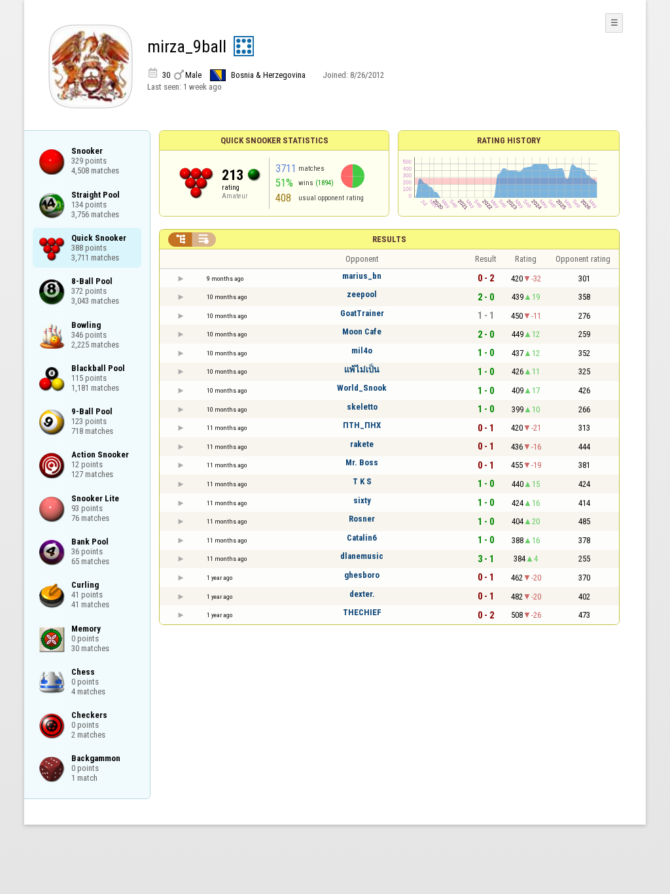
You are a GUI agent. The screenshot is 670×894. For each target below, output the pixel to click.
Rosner (362, 519)
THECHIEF (362, 612)
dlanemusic (361, 556)
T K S (362, 481)
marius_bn (361, 276)
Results (389, 239)
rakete (362, 444)
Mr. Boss (361, 462)
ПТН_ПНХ (362, 425)
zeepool (362, 294)
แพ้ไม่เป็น (361, 369)
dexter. (362, 594)
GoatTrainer (362, 313)
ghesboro (361, 575)
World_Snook (362, 388)
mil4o (361, 350)
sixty (362, 500)
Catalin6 (362, 538)
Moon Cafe (361, 331)
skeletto (362, 407)
